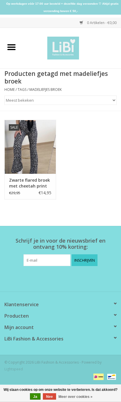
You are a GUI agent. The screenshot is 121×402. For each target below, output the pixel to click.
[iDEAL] (97, 376)
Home (9, 89)
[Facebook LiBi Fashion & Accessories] (55, 278)
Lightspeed (13, 369)
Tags (22, 89)
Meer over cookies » (75, 397)
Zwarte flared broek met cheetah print (29, 183)
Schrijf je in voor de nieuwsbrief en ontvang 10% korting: (60, 244)
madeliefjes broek (45, 89)
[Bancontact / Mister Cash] (111, 376)
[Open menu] (11, 47)
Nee (49, 397)
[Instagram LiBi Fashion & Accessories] (65, 278)
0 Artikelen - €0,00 (101, 22)
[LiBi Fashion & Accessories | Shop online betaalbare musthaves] (72, 47)
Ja (35, 397)
